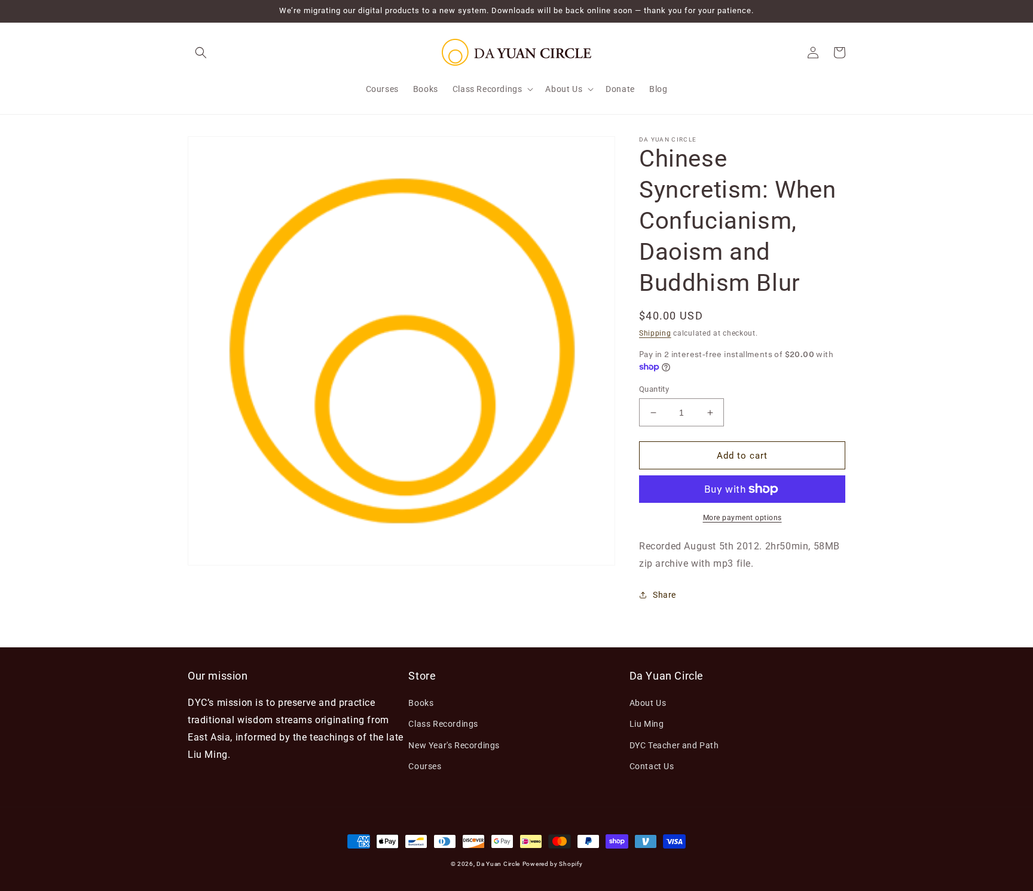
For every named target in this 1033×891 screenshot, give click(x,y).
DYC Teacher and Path (674, 745)
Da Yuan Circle (498, 864)
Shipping (655, 333)
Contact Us (651, 766)
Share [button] (664, 595)
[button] (201, 52)
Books (420, 703)
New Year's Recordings (454, 745)
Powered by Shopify (552, 864)
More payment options (742, 518)
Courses (424, 766)
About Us (648, 703)
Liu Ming (646, 724)
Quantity (654, 389)
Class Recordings (443, 724)
